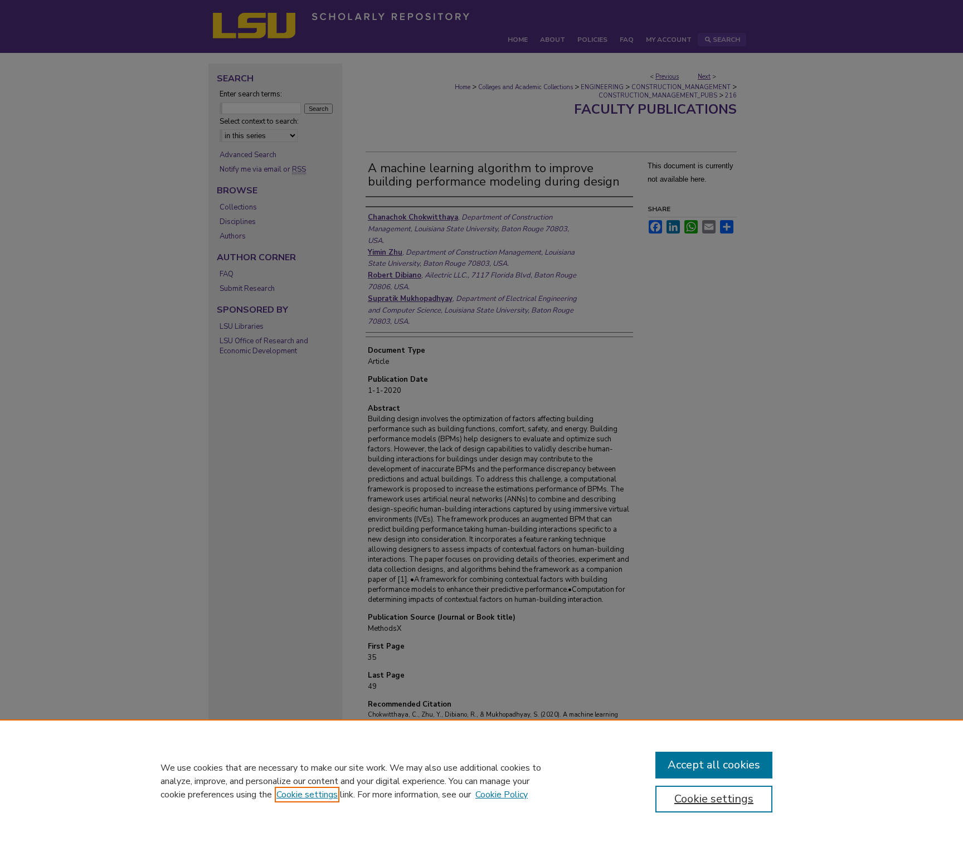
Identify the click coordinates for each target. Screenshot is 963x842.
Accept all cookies (714, 764)
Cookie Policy (501, 795)
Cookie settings (307, 795)
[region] (481, 780)
